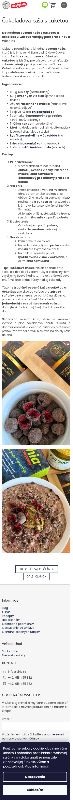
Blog (5, 608)
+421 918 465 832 (20, 678)
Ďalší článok (36, 576)
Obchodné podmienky (18, 624)
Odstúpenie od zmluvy (18, 628)
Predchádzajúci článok (37, 569)
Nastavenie (35, 776)
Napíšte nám (11, 620)
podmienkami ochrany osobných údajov (33, 736)
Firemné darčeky (14, 655)
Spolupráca (10, 651)
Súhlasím (35, 790)
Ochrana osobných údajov (21, 632)
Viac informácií (37, 766)
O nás (6, 612)
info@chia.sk (17, 672)
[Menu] (64, 5)
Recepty (8, 616)
